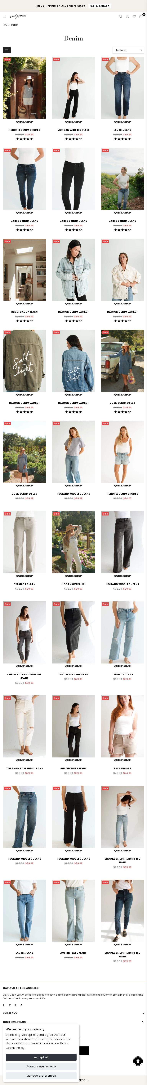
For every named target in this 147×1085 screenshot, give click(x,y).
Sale (7, 59)
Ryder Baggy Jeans (24, 311)
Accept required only (41, 1066)
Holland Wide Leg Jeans (73, 493)
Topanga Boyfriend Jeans (24, 768)
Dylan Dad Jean (24, 584)
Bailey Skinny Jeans (24, 221)
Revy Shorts (122, 768)
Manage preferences (41, 1076)
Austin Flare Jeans (73, 768)
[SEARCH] (121, 16)
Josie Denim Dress (122, 403)
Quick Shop (24, 122)
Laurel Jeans (122, 130)
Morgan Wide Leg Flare (73, 130)
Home (5, 24)
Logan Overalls (73, 584)
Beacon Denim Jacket (73, 311)
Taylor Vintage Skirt (73, 674)
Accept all (41, 1057)
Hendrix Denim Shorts (24, 130)
